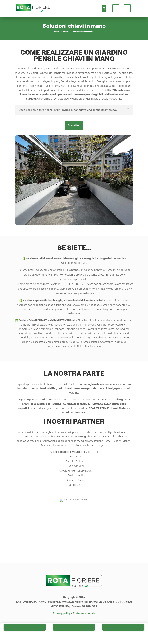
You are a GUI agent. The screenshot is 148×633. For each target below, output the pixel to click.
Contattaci (74, 125)
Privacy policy (61, 613)
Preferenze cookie (84, 613)
